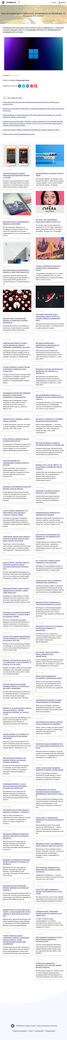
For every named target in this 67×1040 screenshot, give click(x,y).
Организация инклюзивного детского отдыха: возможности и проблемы (49, 723)
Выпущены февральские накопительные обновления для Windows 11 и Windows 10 (47, 345)
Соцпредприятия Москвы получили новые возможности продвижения (49, 701)
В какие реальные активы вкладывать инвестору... (19, 134)
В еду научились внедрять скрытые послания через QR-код (16, 440)
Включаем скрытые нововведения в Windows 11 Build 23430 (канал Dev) (16, 271)
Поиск (54, 2)
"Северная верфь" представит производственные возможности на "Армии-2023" (49, 913)
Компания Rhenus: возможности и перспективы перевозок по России (48, 603)
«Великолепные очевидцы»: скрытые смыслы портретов (16, 420)
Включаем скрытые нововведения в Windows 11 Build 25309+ (16, 223)
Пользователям (39, 1031)
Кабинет (63, 2)
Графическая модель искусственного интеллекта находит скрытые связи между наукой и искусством (16, 538)
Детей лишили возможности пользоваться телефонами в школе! (49, 677)
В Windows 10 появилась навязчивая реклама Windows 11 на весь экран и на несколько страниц (16, 614)
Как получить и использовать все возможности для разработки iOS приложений (48, 536)
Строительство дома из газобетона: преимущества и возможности (49, 581)
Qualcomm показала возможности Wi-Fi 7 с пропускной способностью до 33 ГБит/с (50, 746)
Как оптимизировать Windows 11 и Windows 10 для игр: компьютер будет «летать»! (50, 397)
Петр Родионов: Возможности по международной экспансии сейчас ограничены (48, 869)
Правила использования (20, 1031)
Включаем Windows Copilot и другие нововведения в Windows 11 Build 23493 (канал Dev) (16, 590)
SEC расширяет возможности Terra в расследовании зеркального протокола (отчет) (49, 939)
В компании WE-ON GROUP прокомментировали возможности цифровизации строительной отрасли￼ (49, 793)
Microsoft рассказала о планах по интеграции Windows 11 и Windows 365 (50, 444)
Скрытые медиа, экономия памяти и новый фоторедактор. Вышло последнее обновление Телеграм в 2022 (16, 566)
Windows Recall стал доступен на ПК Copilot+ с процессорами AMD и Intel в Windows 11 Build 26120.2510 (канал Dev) (17, 913)
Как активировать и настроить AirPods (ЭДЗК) (49, 174)
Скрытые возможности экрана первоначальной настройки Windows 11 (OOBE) (16, 175)
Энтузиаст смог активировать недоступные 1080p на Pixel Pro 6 (48, 221)
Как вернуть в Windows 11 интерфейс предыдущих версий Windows (49, 420)
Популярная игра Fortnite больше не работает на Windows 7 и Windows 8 (16, 811)
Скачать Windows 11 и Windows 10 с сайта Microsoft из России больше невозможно (16, 736)
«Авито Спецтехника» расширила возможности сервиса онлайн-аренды (49, 769)
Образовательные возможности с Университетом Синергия (48, 513)
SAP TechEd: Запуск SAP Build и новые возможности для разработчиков (47, 654)
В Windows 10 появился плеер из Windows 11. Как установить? (48, 492)
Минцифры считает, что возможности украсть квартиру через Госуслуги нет (49, 845)
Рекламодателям (50, 1031)
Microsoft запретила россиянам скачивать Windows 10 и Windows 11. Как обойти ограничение (16, 686)
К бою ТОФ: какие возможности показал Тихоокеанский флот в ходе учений (49, 891)
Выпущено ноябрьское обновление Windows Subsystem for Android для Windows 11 (16, 836)
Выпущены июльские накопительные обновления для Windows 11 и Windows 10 (49, 371)
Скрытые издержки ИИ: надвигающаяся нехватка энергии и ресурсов (16, 463)
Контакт (31, 1031)
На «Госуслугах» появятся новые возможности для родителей (48, 561)
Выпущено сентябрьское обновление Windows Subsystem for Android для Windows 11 (16, 862)
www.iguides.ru (14, 75)
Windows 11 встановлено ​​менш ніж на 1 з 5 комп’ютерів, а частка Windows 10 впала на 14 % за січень (17, 662)
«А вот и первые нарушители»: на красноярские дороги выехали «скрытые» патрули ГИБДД (15, 512)
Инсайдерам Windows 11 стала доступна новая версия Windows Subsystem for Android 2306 (15, 786)
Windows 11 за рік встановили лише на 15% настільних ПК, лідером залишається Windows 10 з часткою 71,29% (17, 711)
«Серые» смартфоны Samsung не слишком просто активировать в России (48, 268)
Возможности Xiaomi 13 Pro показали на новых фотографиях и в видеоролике (49, 628)
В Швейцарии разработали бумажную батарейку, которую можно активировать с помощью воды (17, 395)
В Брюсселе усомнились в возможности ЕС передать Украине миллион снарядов (48, 965)
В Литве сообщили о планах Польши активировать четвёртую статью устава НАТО (16, 369)
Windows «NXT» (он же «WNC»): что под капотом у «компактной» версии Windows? (49, 467)
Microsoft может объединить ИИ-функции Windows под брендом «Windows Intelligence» (14, 760)
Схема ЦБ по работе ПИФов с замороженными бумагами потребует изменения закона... (31, 130)
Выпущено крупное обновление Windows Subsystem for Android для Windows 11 (16, 888)
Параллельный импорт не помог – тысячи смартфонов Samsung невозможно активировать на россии (16, 345)
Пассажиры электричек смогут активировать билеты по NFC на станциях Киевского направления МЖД (48, 317)
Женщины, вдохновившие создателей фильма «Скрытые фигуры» (17, 488)
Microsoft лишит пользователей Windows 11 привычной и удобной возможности (15, 320)
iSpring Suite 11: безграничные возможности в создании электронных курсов (50, 820)
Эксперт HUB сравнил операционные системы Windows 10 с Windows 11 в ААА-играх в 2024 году (16, 638)
